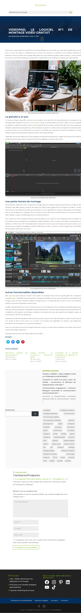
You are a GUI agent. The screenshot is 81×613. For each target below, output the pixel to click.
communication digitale (51, 417)
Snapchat (61, 447)
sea (44, 447)
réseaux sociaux (69, 444)
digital (60, 424)
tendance (46, 457)
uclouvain (71, 457)
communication (69, 413)
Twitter (62, 457)
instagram (46, 434)
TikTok (55, 457)
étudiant (68, 461)
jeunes (55, 434)
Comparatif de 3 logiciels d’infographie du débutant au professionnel (66, 355)
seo (51, 447)
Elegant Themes (34, 610)
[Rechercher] (35, 413)
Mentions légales (41, 600)
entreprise (71, 424)
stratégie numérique (50, 454)
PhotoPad (32, 122)
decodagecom (48, 424)
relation (45, 444)
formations (70, 427)
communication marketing (52, 420)
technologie (70, 454)
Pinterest (71, 437)
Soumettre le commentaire (26, 547)
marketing (46, 437)
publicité (55, 440)
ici (25, 330)
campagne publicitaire (50, 413)
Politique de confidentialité (21, 600)
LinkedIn (63, 434)
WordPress (57, 610)
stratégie (71, 447)
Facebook (46, 427)
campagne (46, 410)
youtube (60, 461)
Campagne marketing (67, 410)
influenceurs (57, 430)
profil (45, 440)
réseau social (56, 444)
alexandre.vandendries (20, 36)
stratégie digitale (48, 450)
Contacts (64, 600)
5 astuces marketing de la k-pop (22, 590)
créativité (71, 420)
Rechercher (10, 410)
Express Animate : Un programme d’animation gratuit (41, 355)
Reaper (13, 298)
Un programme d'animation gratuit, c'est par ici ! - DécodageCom (39, 479)
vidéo (45, 461)
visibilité (52, 461)
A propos (54, 600)
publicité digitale (69, 440)
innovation (71, 430)
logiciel (72, 434)
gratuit (45, 430)
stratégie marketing (67, 450)
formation (58, 427)
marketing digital (59, 437)
